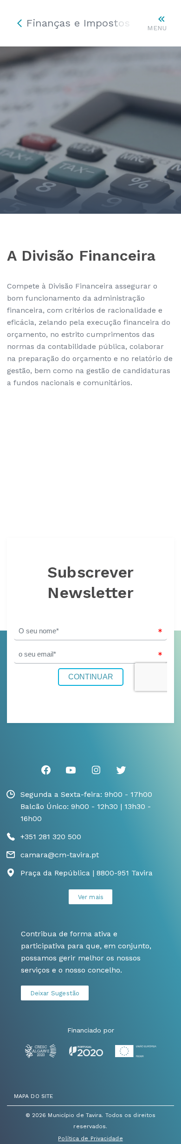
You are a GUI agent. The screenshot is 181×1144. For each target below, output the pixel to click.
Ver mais (91, 897)
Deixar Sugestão (55, 993)
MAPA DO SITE (33, 1096)
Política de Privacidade (90, 1138)
